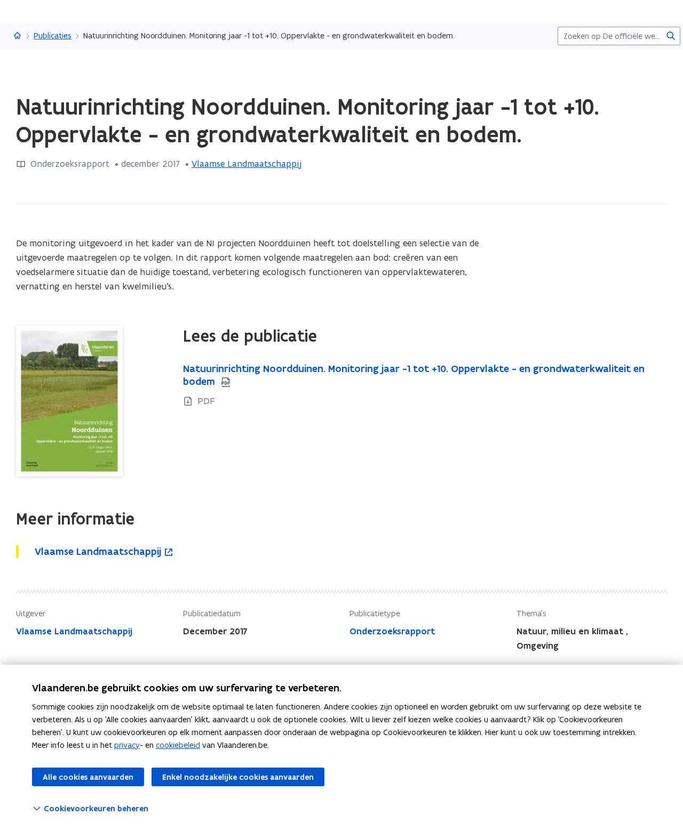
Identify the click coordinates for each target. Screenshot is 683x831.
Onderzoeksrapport (392, 631)
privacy (127, 745)
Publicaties (53, 35)
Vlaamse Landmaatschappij (246, 164)
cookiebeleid (178, 745)
